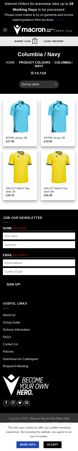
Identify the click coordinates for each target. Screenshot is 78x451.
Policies (8, 351)
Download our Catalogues (20, 359)
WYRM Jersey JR (54, 137)
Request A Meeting (15, 366)
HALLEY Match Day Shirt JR (18, 190)
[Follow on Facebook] (6, 403)
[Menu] (5, 29)
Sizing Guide (11, 322)
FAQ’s (7, 337)
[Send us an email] (27, 403)
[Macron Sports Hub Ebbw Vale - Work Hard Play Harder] (42, 30)
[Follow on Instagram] (13, 403)
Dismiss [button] (60, 19)
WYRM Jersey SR (16, 137)
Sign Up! (14, 284)
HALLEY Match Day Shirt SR (56, 190)
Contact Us (10, 344)
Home (10, 62)
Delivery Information (16, 329)
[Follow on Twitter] (20, 403)
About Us (9, 315)
